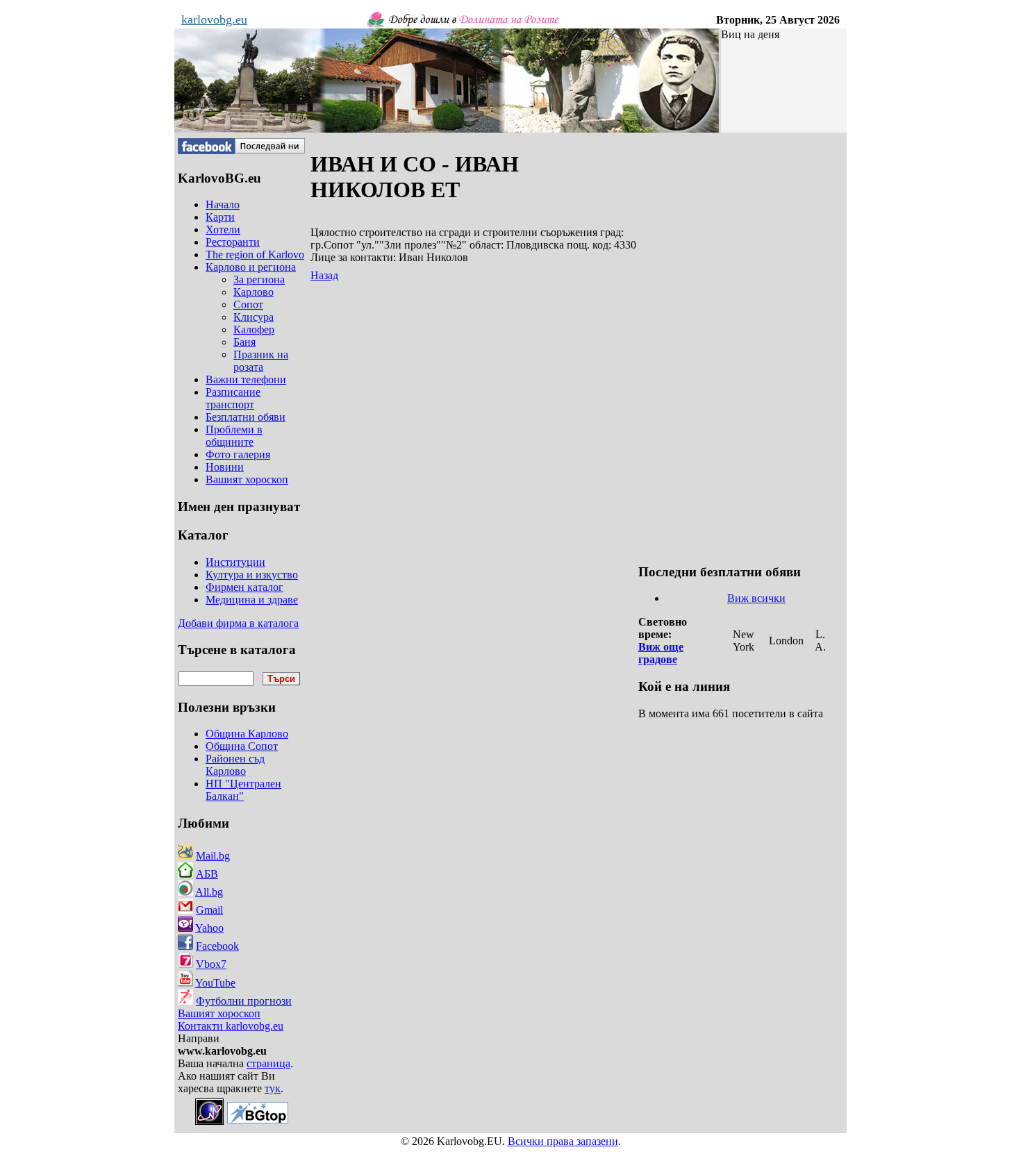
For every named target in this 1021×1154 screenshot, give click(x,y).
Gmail (209, 910)
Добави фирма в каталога (238, 623)
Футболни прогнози (244, 1001)
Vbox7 (211, 964)
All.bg (209, 892)
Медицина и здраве (252, 599)
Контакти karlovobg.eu (230, 1026)
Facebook (217, 946)
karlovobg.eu (214, 19)
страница (268, 1063)
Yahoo (209, 928)
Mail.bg (213, 856)
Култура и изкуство (252, 574)
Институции (235, 562)
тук (273, 1088)
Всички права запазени (563, 1141)
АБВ (207, 874)
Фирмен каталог (244, 587)
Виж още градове (660, 653)
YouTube (215, 983)
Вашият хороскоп (219, 1013)
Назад (324, 275)
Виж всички (756, 598)
